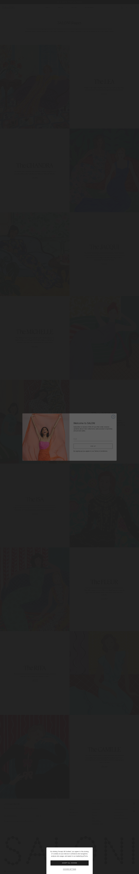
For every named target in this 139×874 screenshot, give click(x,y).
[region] (69, 437)
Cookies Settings (69, 869)
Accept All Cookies (69, 863)
